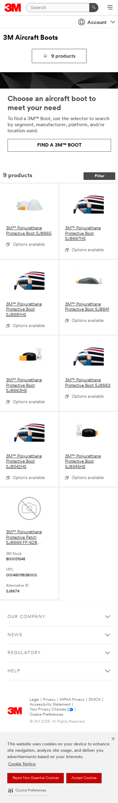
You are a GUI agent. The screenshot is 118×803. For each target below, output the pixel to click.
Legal (34, 700)
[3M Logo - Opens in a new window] (13, 7)
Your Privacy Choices (48, 709)
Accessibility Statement (50, 705)
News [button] (15, 635)
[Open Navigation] (110, 7)
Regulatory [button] (24, 653)
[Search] (93, 7)
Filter (99, 176)
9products (63, 56)
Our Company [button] (27, 617)
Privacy (49, 700)
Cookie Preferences (46, 715)
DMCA (95, 700)
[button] (27, 791)
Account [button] (97, 22)
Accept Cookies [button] (84, 778)
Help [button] (14, 671)
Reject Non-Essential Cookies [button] (35, 778)
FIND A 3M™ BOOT (59, 145)
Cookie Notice (22, 764)
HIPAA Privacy (72, 700)
